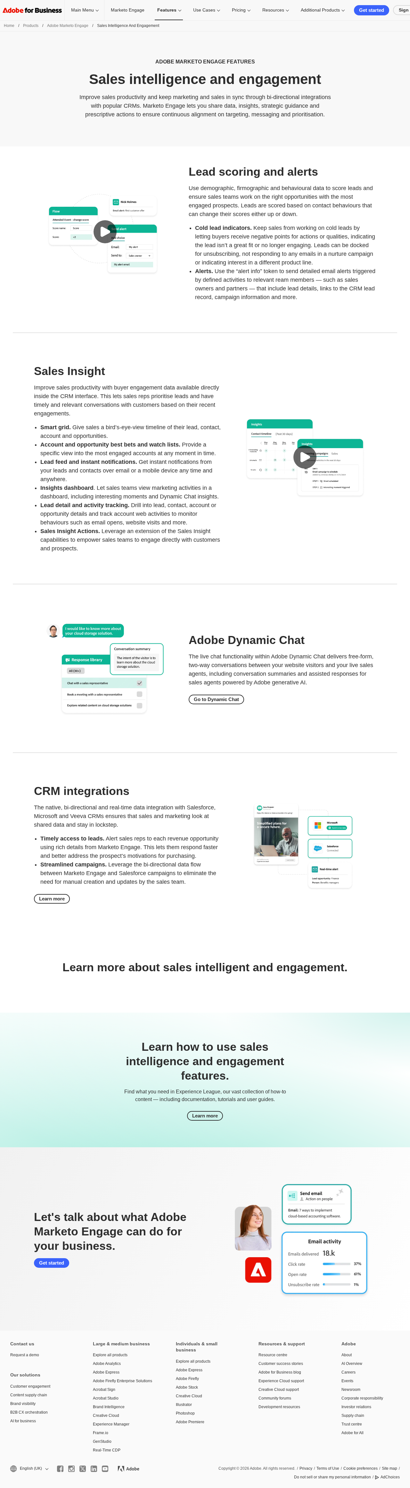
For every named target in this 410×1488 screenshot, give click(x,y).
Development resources (279, 1407)
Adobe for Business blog (279, 1372)
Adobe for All (352, 1433)
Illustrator (184, 1404)
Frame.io (100, 1433)
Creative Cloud (106, 1415)
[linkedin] (94, 1469)
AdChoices (390, 1477)
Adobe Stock (187, 1387)
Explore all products (110, 1355)
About (346, 1355)
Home (9, 25)
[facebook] (60, 1469)
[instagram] (71, 1469)
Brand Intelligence (109, 1407)
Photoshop (185, 1413)
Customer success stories (280, 1363)
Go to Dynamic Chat (216, 699)
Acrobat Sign (104, 1389)
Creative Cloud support (278, 1389)
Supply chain (352, 1415)
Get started (371, 10)
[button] (105, 231)
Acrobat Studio (106, 1398)
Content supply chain (28, 1395)
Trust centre (351, 1424)
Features (166, 10)
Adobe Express (106, 1372)
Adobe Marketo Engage (67, 25)
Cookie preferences (360, 1468)
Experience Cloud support (281, 1381)
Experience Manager (111, 1424)
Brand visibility (23, 1403)
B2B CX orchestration (29, 1412)
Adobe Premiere (190, 1422)
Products (30, 25)
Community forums (274, 1398)
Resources (273, 10)
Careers (348, 1372)
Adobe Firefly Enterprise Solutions (122, 1381)
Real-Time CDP (106, 1450)
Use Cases (204, 10)
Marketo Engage (127, 10)
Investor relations (356, 1407)
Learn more (52, 898)
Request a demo (24, 1355)
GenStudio (102, 1441)
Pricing (239, 10)
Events (347, 1381)
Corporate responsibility (362, 1398)
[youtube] (105, 1469)
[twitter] (82, 1469)
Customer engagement (30, 1386)
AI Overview (351, 1363)
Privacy (305, 1468)
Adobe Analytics (107, 1363)
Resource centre (272, 1355)
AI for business (23, 1421)
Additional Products (320, 10)
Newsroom (350, 1389)
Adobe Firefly (187, 1378)
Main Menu (82, 10)
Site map (389, 1468)
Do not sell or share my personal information (332, 1477)
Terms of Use (327, 1468)
